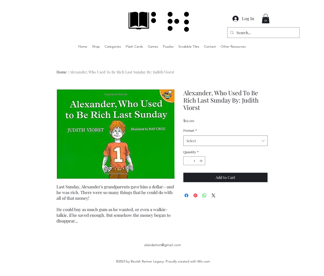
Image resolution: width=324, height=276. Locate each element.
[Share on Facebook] (186, 195)
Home (61, 71)
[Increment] (201, 161)
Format (190, 130)
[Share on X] (213, 195)
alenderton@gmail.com (162, 245)
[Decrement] (187, 161)
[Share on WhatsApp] (204, 195)
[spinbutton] (194, 161)
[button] (266, 18)
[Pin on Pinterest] (195, 195)
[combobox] (225, 141)
